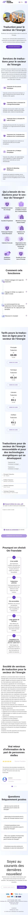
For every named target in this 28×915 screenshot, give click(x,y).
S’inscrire (22, 887)
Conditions (14, 908)
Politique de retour (14, 909)
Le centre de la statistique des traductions (14, 911)
